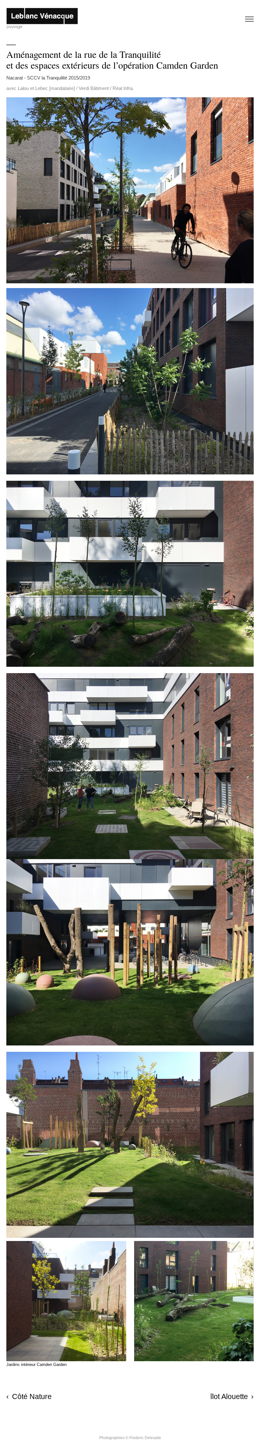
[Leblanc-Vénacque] (42, 19)
